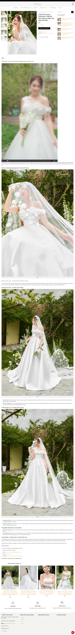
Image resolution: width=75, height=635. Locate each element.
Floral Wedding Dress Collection (47, 33)
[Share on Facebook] (39, 37)
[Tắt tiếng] (54, 160)
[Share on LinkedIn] (47, 37)
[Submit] (72, 12)
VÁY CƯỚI (35, 7)
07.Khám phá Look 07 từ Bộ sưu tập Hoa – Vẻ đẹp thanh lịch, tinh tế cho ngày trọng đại (65, 593)
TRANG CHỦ (15, 7)
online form (44, 32)
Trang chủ (40, 11)
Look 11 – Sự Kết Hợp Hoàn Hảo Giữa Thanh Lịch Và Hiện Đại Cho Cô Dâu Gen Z (47, 593)
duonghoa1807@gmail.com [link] (10, 623)
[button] (29, 112)
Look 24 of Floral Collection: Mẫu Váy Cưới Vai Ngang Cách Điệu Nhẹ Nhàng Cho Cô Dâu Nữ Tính (10, 594)
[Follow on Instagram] (3, 631)
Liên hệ (22, 623)
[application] (30, 112)
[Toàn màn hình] (56, 160)
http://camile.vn (9, 554)
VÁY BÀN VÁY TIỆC (43, 7)
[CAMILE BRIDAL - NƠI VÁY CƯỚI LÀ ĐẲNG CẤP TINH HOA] (37, 4)
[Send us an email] (6, 631)
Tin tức (22, 621)
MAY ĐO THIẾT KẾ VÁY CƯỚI (26, 7)
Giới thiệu (22, 619)
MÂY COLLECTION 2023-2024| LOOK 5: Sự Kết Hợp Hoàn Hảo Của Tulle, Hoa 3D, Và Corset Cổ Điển (28, 594)
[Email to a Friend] (43, 37)
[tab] (3, 59)
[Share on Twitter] (41, 37)
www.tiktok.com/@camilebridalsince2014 (13, 552)
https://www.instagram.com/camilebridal (14, 556)
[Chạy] (3, 160)
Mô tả (3, 58)
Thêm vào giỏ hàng (44, 28)
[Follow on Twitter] (4, 631)
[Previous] (10, 32)
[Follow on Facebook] (2, 631)
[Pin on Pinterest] (45, 37)
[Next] (35, 32)
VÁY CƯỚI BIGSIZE (53, 7)
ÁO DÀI (60, 7)
